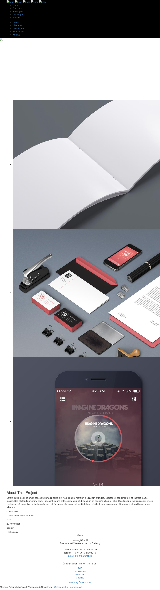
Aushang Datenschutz (80, 582)
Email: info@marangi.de (80, 555)
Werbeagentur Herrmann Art (67, 586)
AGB (80, 568)
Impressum (80, 571)
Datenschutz (80, 574)
